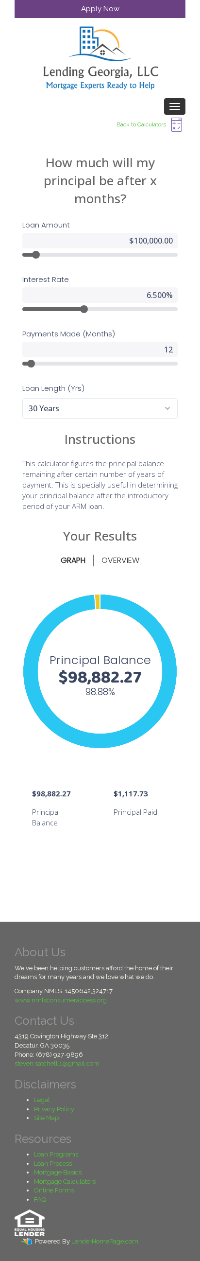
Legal (42, 1099)
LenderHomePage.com (104, 1241)
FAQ (40, 1199)
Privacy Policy (54, 1109)
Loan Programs (56, 1154)
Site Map (46, 1117)
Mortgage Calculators (65, 1181)
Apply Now (100, 8)
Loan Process (53, 1163)
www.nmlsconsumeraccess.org (61, 1000)
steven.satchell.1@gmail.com (57, 1063)
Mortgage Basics (58, 1172)
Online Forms (54, 1190)
